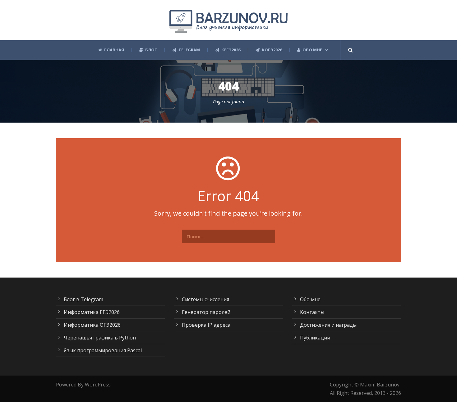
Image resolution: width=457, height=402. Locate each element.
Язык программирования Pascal (103, 350)
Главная (114, 50)
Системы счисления (205, 299)
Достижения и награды (328, 324)
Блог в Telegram (83, 299)
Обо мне (312, 50)
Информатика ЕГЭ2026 (92, 312)
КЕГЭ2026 (230, 50)
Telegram (189, 50)
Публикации (315, 337)
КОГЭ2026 (272, 50)
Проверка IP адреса (206, 324)
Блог (151, 50)
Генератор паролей (206, 312)
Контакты (312, 312)
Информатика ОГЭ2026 (92, 324)
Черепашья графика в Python (100, 337)
